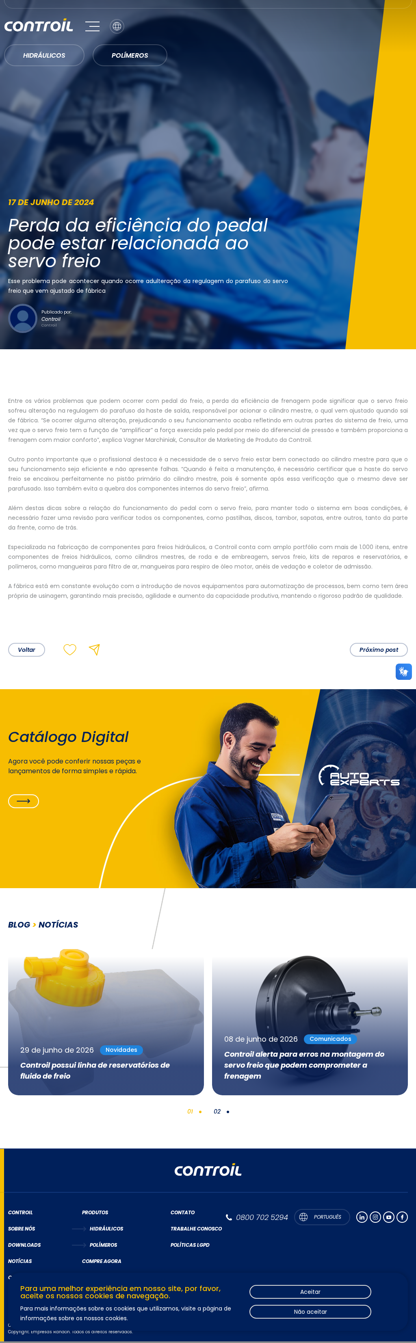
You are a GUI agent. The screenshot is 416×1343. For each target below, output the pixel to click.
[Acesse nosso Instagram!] (375, 1217)
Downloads (24, 1244)
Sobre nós (21, 1228)
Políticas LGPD (190, 1244)
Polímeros (130, 55)
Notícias (20, 1261)
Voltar (26, 650)
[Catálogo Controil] (23, 801)
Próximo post (379, 650)
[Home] (38, 26)
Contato (183, 1212)
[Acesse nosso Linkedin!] (362, 1217)
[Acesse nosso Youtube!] (388, 1217)
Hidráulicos (44, 55)
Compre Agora (101, 1261)
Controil (20, 1212)
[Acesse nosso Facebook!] (402, 1217)
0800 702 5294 (262, 1217)
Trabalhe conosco (196, 1228)
